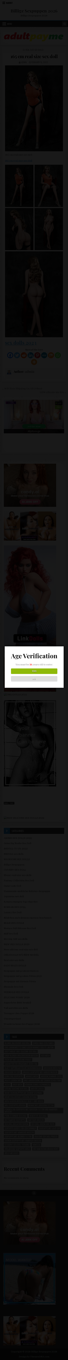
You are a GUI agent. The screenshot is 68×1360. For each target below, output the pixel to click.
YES (34, 671)
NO (34, 679)
